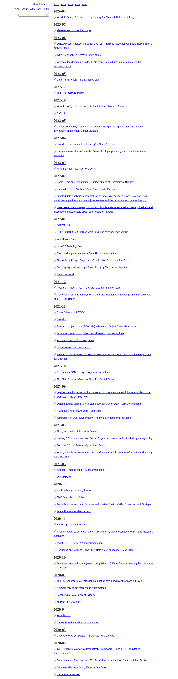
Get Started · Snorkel (68, 674)
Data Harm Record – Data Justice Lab (78, 79)
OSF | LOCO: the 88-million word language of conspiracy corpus (92, 232)
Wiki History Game (67, 239)
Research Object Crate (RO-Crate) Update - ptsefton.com (88, 287)
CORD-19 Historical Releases (73, 347)
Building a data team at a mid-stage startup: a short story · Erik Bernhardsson (99, 403)
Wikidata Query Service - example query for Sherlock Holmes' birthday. (96, 17)
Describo (61, 319)
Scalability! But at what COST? (74, 511)
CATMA (61, 113)
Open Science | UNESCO (71, 312)
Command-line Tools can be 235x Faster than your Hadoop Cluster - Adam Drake (102, 660)
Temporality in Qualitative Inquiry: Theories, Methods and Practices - (94, 417)
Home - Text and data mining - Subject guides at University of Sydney (95, 182)
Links (46, 9)
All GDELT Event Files (69, 602)
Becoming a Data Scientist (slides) (76, 595)
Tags (38, 9)
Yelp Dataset (64, 477)
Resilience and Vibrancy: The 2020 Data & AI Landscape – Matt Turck (95, 550)
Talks (32, 9)
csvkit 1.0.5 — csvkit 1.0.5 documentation (80, 543)
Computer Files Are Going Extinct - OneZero (81, 667)
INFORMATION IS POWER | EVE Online (79, 55)
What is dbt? (64, 615)
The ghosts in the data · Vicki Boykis (77, 431)
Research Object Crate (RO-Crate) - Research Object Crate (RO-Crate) (96, 326)
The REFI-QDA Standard (70, 93)
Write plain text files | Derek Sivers (76, 168)
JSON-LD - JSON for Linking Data (75, 340)
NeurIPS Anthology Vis (69, 246)
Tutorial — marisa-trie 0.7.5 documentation (80, 469)
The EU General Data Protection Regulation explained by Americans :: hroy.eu (100, 581)
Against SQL (64, 225)
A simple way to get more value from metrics (81, 588)
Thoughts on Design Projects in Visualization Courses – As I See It (93, 260)
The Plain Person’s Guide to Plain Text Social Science (86, 379)
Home (16, 9)
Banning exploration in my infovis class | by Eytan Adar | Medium (92, 267)
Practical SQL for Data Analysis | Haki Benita (81, 445)
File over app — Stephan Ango (74, 30)
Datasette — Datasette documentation (78, 622)
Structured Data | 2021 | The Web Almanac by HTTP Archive (90, 333)
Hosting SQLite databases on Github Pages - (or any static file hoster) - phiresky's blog (105, 438)
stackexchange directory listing (74, 490)
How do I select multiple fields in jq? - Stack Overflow (86, 144)
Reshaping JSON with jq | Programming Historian (84, 372)
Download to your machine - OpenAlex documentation (87, 253)
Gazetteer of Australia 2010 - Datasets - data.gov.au (85, 635)
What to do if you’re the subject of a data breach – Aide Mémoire (92, 106)
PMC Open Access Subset (71, 497)
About (24, 9)
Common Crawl (65, 274)
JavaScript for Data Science (72, 524)
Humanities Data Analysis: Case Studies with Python (86, 189)
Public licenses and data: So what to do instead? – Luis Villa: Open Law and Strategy (104, 504)
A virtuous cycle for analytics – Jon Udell (79, 410)
